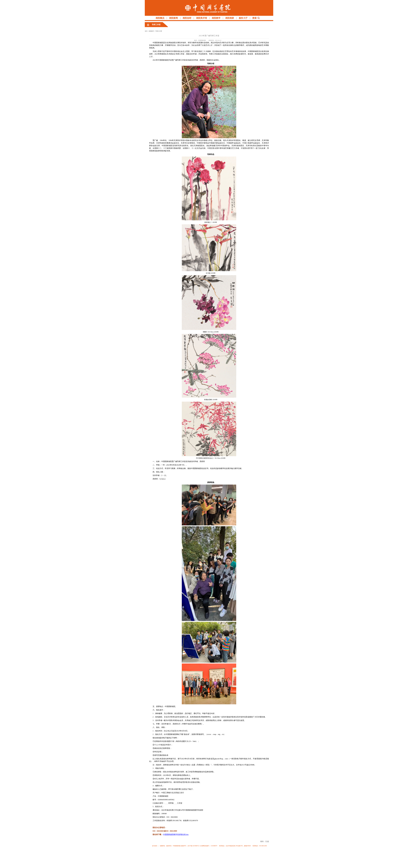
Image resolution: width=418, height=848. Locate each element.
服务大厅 (243, 18)
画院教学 (216, 18)
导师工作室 (156, 24)
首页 (146, 31)
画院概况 (160, 18)
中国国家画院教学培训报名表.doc (176, 834)
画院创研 (187, 18)
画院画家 (229, 18)
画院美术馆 (201, 18)
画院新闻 (173, 18)
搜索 (254, 18)
